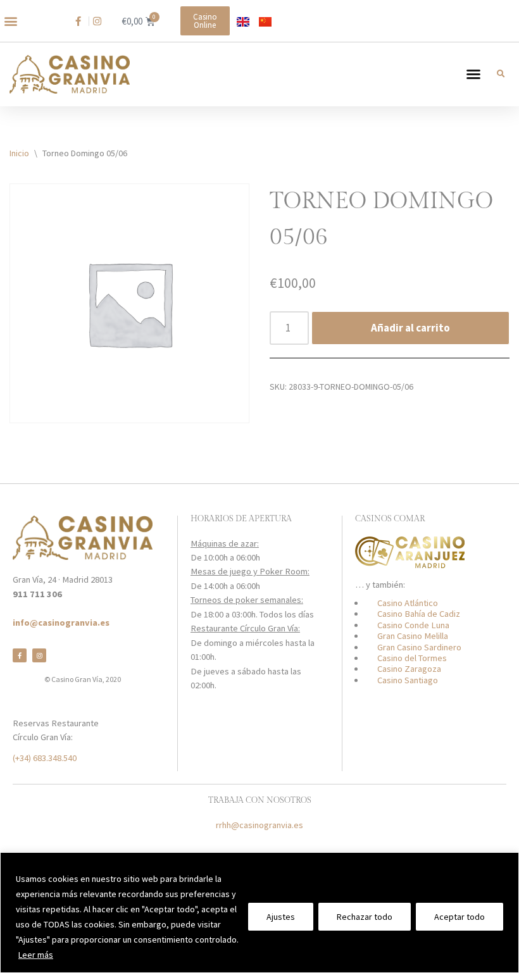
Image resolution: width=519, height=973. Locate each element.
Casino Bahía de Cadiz (418, 613)
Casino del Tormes (412, 658)
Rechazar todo (364, 916)
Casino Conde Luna (413, 625)
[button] (10, 21)
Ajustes (280, 916)
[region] (259, 912)
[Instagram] (39, 655)
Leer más (35, 954)
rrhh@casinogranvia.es (259, 825)
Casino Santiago (407, 680)
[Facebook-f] (20, 655)
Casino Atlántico (407, 603)
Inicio (19, 153)
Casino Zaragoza (409, 668)
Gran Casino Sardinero (419, 647)
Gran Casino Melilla (412, 635)
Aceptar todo (459, 916)
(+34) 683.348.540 (45, 758)
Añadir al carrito (410, 328)
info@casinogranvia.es (61, 622)
